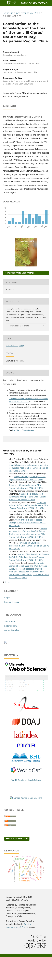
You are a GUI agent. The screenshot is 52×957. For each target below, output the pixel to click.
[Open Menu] (3, 3)
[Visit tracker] (5, 643)
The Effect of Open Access (23, 430)
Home (6, 13)
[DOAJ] (26, 726)
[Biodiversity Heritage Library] (26, 761)
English (7, 598)
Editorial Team (10, 626)
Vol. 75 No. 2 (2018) (31, 13)
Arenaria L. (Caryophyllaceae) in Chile (25, 485)
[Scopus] (26, 692)
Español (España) (11, 602)
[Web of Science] (26, 671)
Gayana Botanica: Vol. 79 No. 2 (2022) (26, 488)
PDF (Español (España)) (20, 273)
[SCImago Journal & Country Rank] (26, 798)
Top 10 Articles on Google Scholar (26, 780)
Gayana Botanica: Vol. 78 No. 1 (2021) (26, 480)
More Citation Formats (18, 326)
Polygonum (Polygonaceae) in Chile (29, 477)
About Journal (10, 622)
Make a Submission (17, 838)
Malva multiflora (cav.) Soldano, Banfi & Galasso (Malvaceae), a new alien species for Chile (28, 531)
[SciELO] (26, 712)
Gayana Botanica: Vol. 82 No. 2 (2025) (26, 537)
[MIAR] (26, 749)
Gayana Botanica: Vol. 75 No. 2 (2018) (26, 560)
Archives (16, 13)
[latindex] (26, 738)
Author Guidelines (12, 630)
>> (9, 583)
